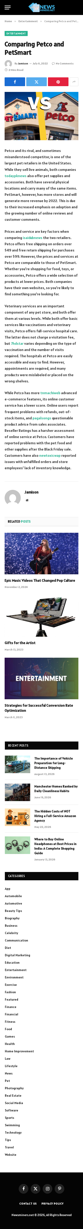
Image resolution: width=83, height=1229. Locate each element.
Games (10, 1036)
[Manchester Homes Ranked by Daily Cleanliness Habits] (17, 792)
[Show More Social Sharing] (74, 81)
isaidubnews (32, 237)
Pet (7, 1081)
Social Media (14, 1103)
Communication (16, 940)
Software (11, 1110)
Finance (10, 1007)
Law (7, 1058)
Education (12, 962)
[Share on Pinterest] (58, 81)
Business (11, 925)
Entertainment (16, 33)
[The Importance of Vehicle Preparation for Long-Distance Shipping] (17, 764)
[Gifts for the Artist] (41, 616)
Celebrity (11, 933)
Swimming (12, 1125)
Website (10, 1155)
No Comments (65, 63)
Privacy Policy (53, 1203)
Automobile (13, 896)
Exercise (11, 985)
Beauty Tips (13, 911)
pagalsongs (42, 418)
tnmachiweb (50, 392)
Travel (9, 1147)
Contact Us (28, 1203)
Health (10, 1044)
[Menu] (8, 7)
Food (8, 1029)
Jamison (23, 63)
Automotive (13, 903)
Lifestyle (11, 1066)
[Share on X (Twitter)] (36, 81)
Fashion (10, 992)
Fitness (10, 1022)
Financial (11, 1014)
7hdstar (17, 343)
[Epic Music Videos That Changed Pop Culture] (41, 553)
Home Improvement (19, 1051)
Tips (8, 1140)
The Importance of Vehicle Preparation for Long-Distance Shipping (53, 763)
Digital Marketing (17, 955)
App (7, 889)
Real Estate (13, 1095)
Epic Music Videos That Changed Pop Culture (40, 580)
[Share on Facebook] (15, 81)
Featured (11, 999)
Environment (14, 977)
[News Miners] (41, 7)
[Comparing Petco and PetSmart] (41, 116)
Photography (14, 1088)
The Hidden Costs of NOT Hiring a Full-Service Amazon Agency (55, 816)
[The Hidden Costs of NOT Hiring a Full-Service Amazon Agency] (17, 817)
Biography (12, 918)
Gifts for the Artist (20, 642)
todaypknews (16, 175)
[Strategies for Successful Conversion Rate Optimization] (41, 678)
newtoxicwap (50, 455)
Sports (9, 1118)
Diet (8, 948)
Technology (13, 1132)
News (8, 1073)
